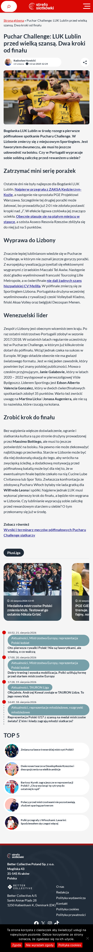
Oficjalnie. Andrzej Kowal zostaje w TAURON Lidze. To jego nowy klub (46, 694)
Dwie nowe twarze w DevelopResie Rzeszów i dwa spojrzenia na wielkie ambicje (47, 768)
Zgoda (16, 945)
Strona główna (14, 20)
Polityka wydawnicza (71, 898)
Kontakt (61, 903)
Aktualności (19, 638)
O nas (60, 886)
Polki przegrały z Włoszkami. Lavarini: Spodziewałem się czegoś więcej (43, 822)
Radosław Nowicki (25, 60)
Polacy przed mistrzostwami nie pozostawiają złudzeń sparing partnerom (48, 804)
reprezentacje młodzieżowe (48, 707)
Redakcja (62, 892)
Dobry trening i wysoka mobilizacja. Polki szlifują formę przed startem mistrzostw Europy (47, 674)
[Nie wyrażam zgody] (87, 938)
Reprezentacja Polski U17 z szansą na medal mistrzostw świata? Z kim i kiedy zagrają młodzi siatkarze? (47, 719)
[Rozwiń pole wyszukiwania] (9, 6)
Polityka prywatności (71, 915)
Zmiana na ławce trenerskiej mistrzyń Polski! (47, 749)
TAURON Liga (39, 687)
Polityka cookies (67, 909)
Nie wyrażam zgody (39, 945)
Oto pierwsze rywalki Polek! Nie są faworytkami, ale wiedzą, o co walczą (44, 649)
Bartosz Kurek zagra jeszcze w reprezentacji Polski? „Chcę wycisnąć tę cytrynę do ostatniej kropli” (47, 786)
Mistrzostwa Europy (43, 638)
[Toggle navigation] (86, 6)
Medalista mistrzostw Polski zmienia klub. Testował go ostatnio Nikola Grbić (29, 609)
